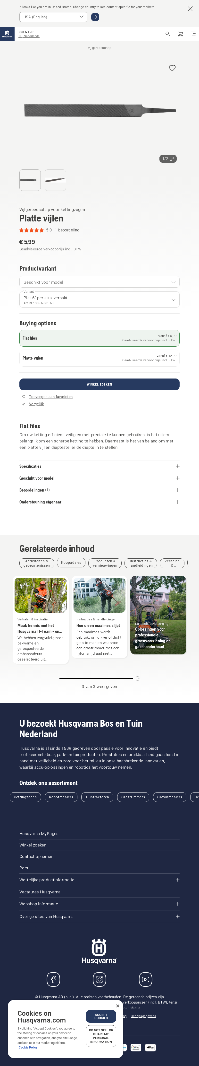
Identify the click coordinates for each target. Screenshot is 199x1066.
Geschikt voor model (43, 282)
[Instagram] (99, 979)
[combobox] (99, 282)
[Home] (7, 34)
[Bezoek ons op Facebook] (53, 979)
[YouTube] (145, 979)
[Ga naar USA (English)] (95, 17)
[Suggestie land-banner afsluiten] (190, 9)
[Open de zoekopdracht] (168, 34)
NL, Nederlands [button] (29, 36)
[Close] (118, 1006)
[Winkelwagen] (180, 34)
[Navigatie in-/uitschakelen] (193, 34)
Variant (29, 291)
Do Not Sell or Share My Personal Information (101, 1036)
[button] (172, 68)
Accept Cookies (101, 1016)
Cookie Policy (28, 1047)
